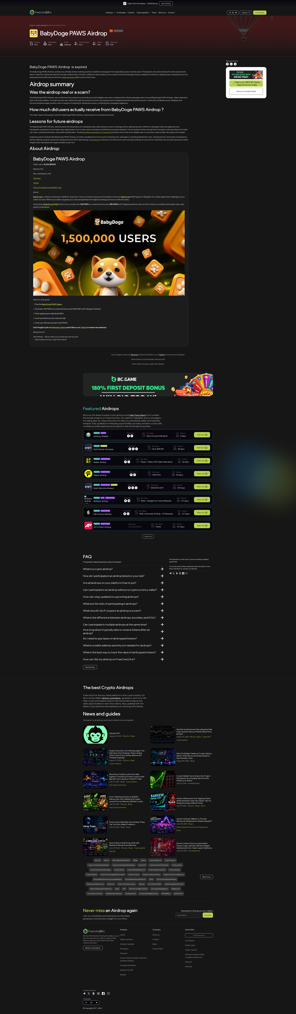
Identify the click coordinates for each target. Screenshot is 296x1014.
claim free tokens (137, 415)
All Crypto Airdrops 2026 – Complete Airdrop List (195, 955)
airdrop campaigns (111, 698)
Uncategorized (193, 783)
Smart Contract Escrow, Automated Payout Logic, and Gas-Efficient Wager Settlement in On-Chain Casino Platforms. (194, 845)
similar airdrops (68, 77)
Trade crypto (190, 945)
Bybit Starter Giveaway (104, 449)
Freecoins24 (94, 140)
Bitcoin (192, 737)
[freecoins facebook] (183, 573)
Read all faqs (90, 667)
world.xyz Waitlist (101, 436)
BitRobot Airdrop (101, 501)
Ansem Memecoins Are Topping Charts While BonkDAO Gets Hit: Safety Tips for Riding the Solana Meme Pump (193, 800)
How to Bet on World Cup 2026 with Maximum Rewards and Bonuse (124, 844)
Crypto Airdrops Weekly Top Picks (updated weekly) (133, 959)
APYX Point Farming (102, 527)
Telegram (37, 178)
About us (162, 12)
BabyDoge (37, 197)
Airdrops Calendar (127, 944)
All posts (188, 962)
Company (157, 930)
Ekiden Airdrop (100, 462)
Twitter (36, 183)
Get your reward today (246, 91)
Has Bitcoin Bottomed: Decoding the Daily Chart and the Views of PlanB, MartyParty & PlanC (194, 731)
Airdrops (109, 12)
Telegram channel (59, 327)
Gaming (112, 851)
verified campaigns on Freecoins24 (98, 132)
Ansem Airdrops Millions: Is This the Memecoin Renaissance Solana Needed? (194, 820)
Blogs (132, 736)
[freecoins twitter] (174, 573)
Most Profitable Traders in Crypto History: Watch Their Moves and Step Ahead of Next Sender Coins (194, 755)
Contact (171, 12)
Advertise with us (199, 935)
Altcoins (126, 736)
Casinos (131, 12)
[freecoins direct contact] (186, 573)
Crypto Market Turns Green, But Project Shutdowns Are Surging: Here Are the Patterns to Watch (193, 778)
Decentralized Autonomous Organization (192, 827)
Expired (123, 975)
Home (32, 25)
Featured (123, 953)
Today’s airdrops (126, 939)
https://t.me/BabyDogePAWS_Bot (47, 187)
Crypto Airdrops (41, 25)
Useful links (189, 930)
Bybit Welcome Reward (104, 488)
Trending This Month (128, 965)
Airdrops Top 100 (126, 970)
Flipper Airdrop (100, 475)
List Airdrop (259, 13)
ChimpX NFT (114, 733)
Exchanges (121, 12)
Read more (206, 877)
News (154, 12)
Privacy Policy (158, 949)
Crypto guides (142, 12)
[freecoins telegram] (170, 573)
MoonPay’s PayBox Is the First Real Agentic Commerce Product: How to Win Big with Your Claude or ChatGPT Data (126, 776)
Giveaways (124, 949)
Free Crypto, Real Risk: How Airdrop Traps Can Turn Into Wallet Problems (127, 823)
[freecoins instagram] (180, 573)
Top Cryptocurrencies (117, 785)
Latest (122, 935)
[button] (233, 13)
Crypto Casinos (115, 764)
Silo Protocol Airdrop (102, 514)
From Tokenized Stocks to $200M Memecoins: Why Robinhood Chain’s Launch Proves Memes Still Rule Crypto (126, 799)
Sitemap (188, 966)
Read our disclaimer (92, 948)
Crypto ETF (206, 737)
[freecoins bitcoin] (177, 573)
